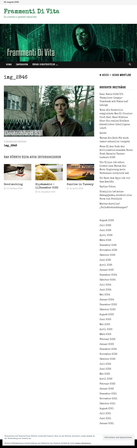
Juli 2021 (105, 413)
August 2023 (107, 314)
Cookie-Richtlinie (83, 443)
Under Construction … (45, 65)
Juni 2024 (105, 290)
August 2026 (107, 220)
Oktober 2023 (107, 309)
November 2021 (108, 399)
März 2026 (105, 240)
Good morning (13, 184)
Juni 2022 (105, 369)
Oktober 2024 (108, 280)
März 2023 (105, 334)
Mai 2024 (105, 295)
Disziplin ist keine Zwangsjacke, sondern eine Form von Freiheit (116, 195)
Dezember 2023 (108, 304)
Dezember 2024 (108, 275)
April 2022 (106, 379)
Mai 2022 (105, 374)
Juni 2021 (105, 418)
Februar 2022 (107, 384)
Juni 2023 (105, 319)
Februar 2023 (107, 339)
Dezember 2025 (108, 245)
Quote (103, 133)
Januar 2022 (107, 389)
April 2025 (106, 265)
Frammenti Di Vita (31, 12)
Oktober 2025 (107, 255)
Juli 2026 (105, 225)
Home (9, 65)
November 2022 (108, 354)
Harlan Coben (108, 187)
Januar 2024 (107, 300)
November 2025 (108, 250)
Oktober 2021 (107, 404)
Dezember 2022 (108, 349)
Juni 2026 (105, 230)
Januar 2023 (107, 344)
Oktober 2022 (107, 359)
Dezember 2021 (108, 394)
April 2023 (106, 329)
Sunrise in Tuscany (80, 184)
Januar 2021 (107, 423)
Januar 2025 (107, 270)
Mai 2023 (105, 324)
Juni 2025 (105, 260)
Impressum (22, 65)
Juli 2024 (105, 285)
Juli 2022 (105, 364)
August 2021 (107, 408)
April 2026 (106, 235)
